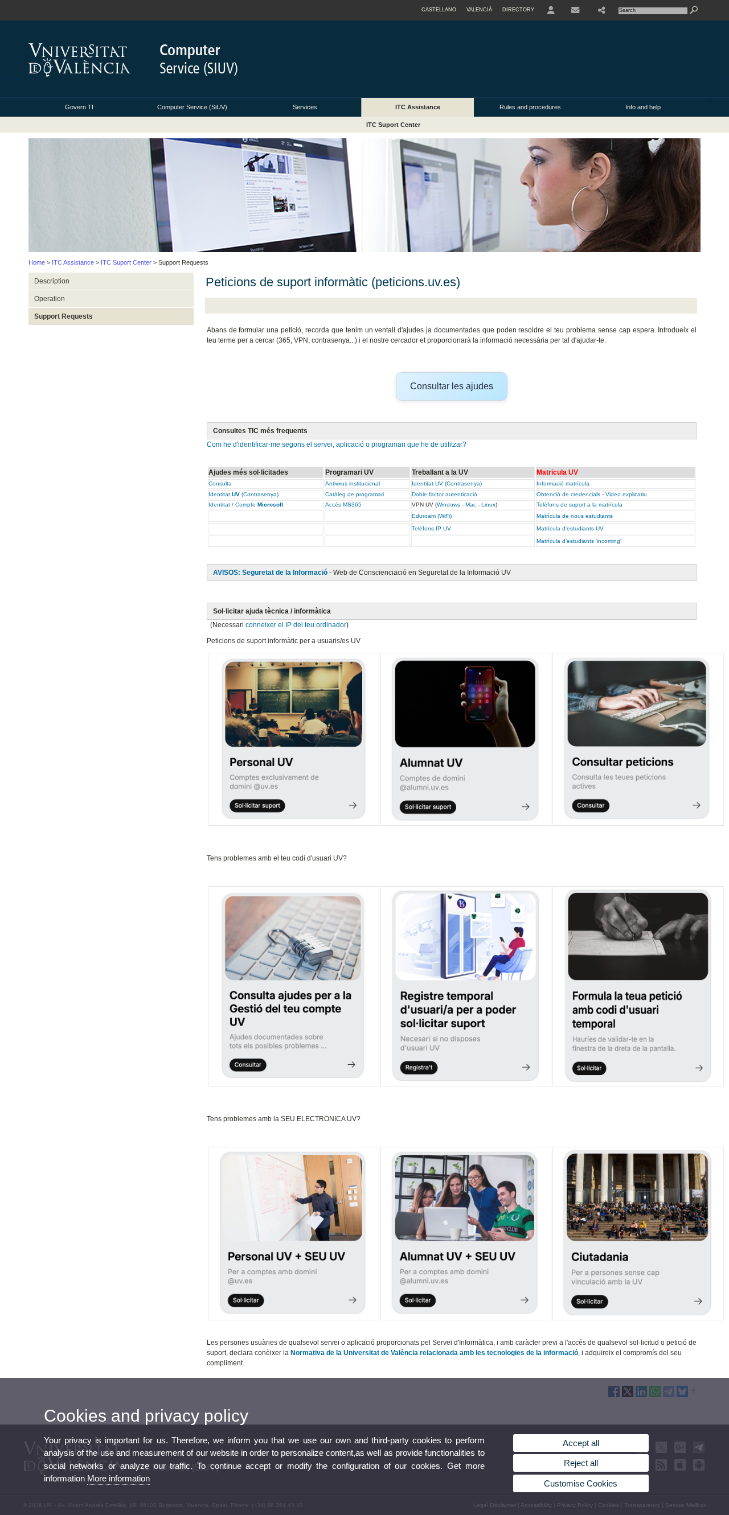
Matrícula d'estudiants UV (570, 528)
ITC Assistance (417, 107)
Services (305, 107)
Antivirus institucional (352, 483)
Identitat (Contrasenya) (243, 494)
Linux (488, 504)
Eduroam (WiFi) (432, 516)
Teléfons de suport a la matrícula (579, 504)
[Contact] (576, 10)
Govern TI (79, 107)
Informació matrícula (563, 483)
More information (118, 1478)
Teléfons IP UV (431, 528)
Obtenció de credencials (568, 494)
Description (51, 281)
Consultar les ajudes (451, 386)
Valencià (479, 10)
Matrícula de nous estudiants (574, 516)
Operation (49, 299)
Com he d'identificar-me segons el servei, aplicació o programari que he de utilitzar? (336, 444)
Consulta (220, 483)
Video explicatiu (626, 494)
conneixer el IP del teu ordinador (295, 625)
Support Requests (63, 316)
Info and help (643, 107)
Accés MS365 (343, 504)
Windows (448, 504)
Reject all (581, 1463)
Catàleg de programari (354, 494)
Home (36, 262)
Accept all (581, 1443)
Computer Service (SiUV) (192, 107)
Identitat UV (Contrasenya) (447, 483)
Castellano (438, 10)
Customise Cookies (580, 1483)
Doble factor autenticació (444, 494)
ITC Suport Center (393, 124)
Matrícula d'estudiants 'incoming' (578, 541)
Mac (470, 504)
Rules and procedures (530, 107)
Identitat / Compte (245, 504)
